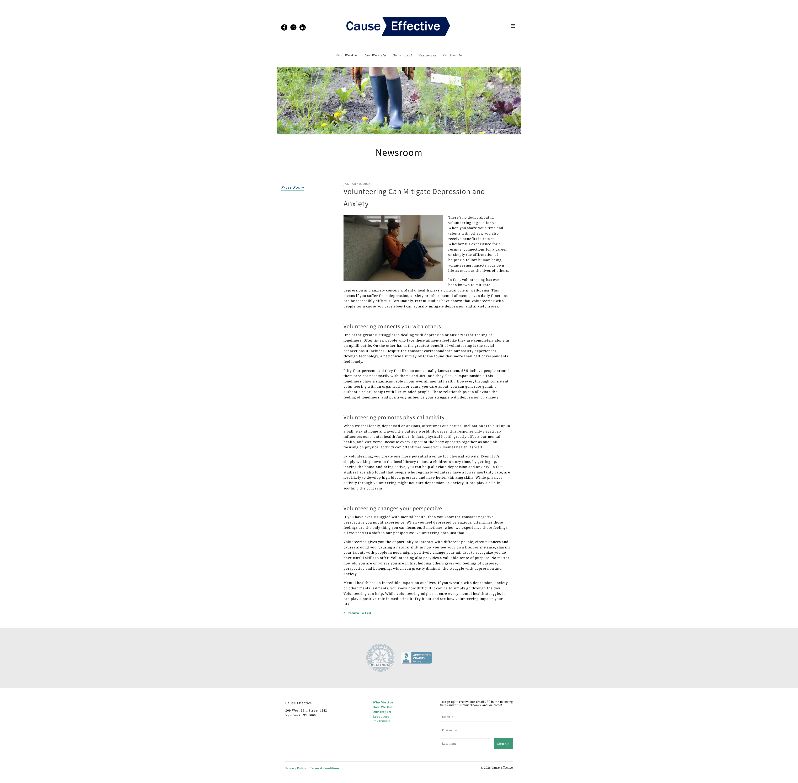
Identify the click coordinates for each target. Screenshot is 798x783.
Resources (427, 55)
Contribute (452, 55)
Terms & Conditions (324, 768)
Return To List (359, 613)
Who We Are (346, 55)
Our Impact (402, 55)
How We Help (374, 55)
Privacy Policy (295, 768)
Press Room (292, 187)
